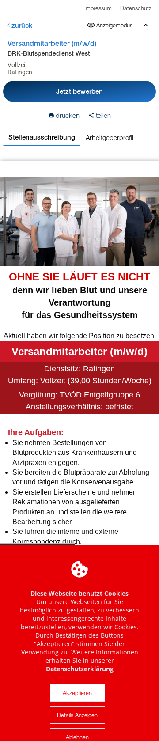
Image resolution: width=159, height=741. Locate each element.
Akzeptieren (77, 692)
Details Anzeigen (77, 714)
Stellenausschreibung (41, 137)
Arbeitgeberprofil (109, 137)
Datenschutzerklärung (80, 669)
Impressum (98, 7)
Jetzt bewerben (79, 91)
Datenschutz (135, 7)
